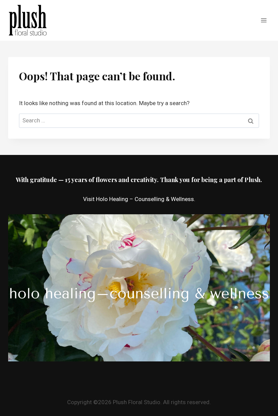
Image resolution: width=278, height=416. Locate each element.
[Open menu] (263, 20)
